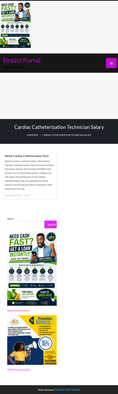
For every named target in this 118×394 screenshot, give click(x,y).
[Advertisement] (59, 95)
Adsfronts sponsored (18, 310)
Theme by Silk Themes (67, 389)
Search (10, 218)
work (27, 195)
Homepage (32, 135)
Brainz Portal (22, 60)
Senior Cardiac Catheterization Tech (27, 156)
